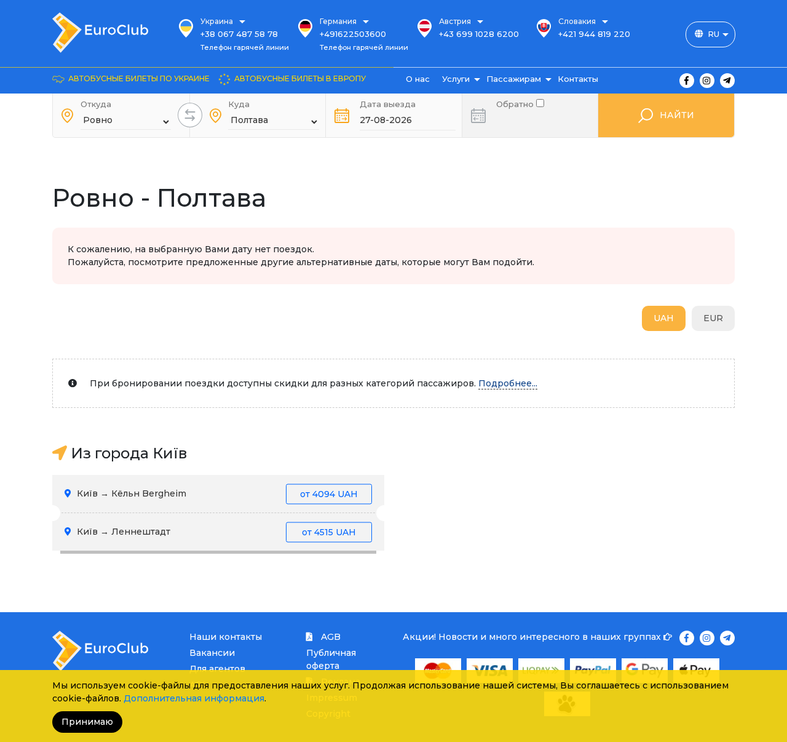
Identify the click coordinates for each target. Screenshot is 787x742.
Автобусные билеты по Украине (139, 78)
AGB (329, 636)
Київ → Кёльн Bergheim (216, 493)
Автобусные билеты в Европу (300, 78)
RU (713, 34)
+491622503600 (353, 34)
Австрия (455, 21)
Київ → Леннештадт (215, 531)
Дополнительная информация (194, 698)
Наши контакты (225, 636)
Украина (216, 21)
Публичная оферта (331, 659)
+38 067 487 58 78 (239, 34)
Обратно (516, 103)
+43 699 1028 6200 (479, 34)
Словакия (577, 21)
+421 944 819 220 (594, 34)
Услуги (456, 79)
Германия (338, 21)
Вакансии (212, 652)
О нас (418, 79)
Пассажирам (513, 79)
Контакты (578, 79)
